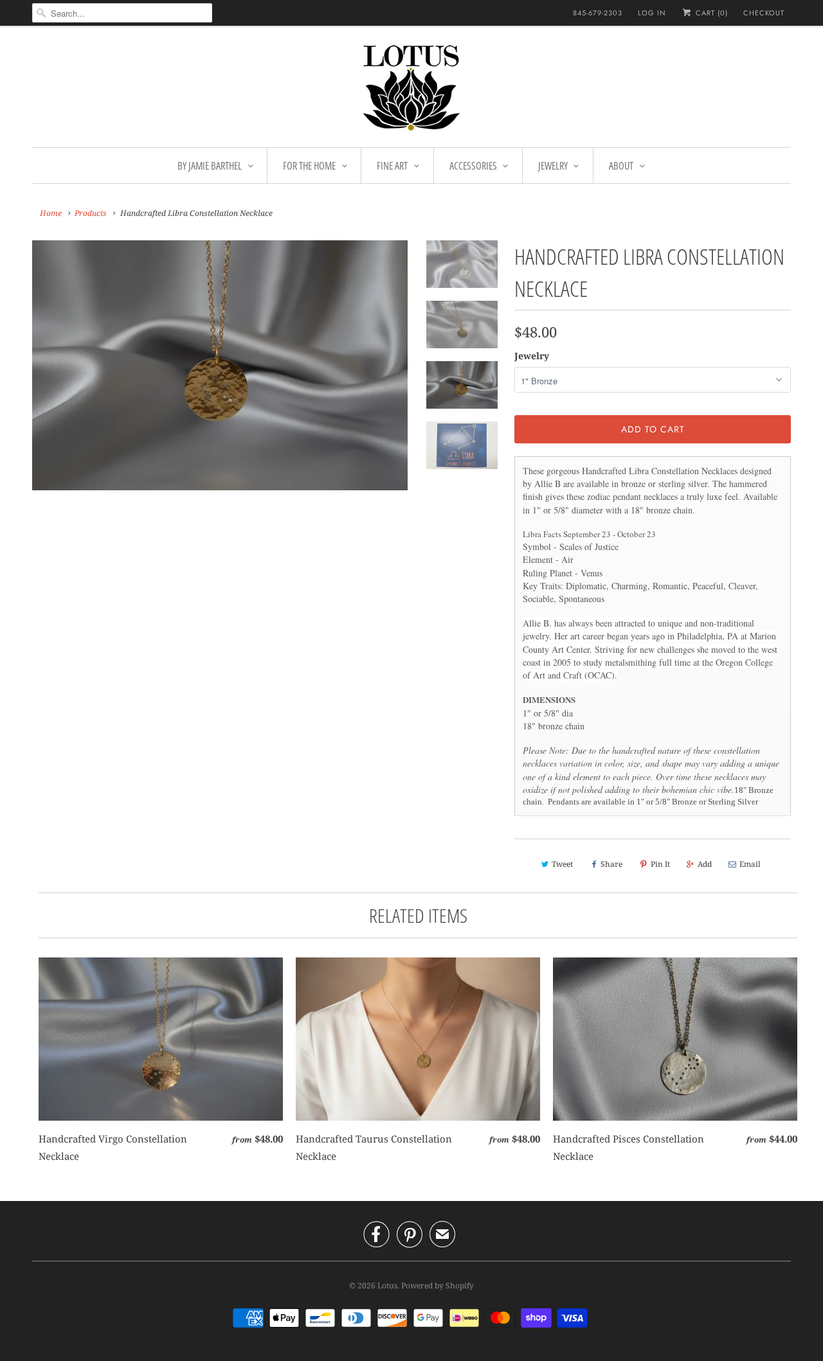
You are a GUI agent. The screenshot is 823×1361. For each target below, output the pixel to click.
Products (91, 213)
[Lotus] (411, 89)
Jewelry (531, 356)
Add (705, 863)
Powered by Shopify (437, 1285)
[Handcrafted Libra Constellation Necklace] (220, 365)
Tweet (562, 863)
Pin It (660, 863)
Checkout (763, 13)
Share (611, 863)
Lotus (387, 1285)
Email (750, 863)
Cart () (710, 13)
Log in (652, 13)
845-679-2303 (597, 13)
